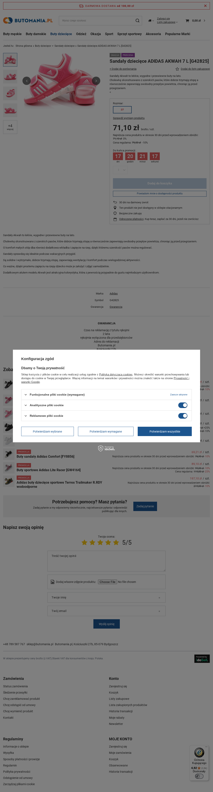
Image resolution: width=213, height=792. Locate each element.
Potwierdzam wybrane (47, 431)
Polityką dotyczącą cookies (116, 374)
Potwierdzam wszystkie (165, 431)
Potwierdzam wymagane (106, 431)
